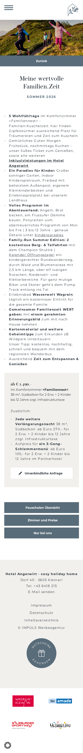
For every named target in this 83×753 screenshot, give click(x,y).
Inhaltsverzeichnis (41, 620)
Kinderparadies (49, 235)
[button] (7, 745)
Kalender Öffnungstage (31, 255)
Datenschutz (41, 613)
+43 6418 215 (45, 586)
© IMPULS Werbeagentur (41, 627)
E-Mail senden (41, 592)
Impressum (41, 605)
